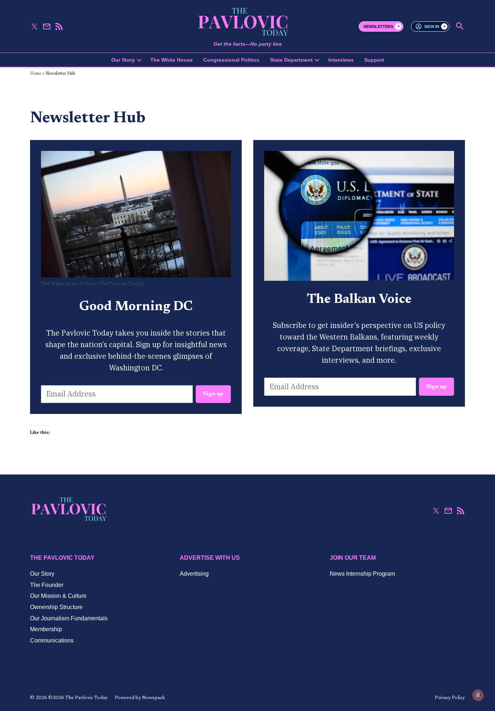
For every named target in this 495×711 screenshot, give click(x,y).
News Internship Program (362, 574)
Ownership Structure (56, 607)
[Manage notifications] (478, 695)
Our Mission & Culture (58, 596)
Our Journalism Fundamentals (69, 618)
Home (35, 73)
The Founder (46, 585)
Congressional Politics (231, 60)
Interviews (341, 60)
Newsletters (378, 26)
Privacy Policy (450, 697)
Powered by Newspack (140, 697)
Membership (46, 629)
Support (374, 60)
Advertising (194, 574)
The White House (171, 60)
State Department (291, 60)
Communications (52, 640)
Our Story (123, 60)
